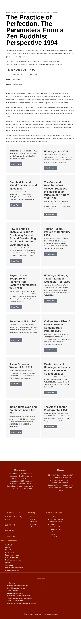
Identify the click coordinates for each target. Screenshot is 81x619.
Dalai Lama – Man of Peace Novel (18, 595)
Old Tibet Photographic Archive (17, 585)
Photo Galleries (10, 550)
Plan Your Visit (34, 517)
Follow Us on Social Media (14, 567)
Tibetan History (12, 590)
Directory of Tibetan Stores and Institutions (21, 603)
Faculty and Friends (12, 555)
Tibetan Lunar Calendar (15, 600)
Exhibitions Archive (36, 527)
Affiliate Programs (56, 522)
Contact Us (9, 565)
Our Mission (9, 545)
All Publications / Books (15, 593)
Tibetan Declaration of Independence (19, 598)
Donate (7, 547)
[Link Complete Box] (23, 159)
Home (8, 13)
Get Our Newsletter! (12, 570)
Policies (52, 524)
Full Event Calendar (56, 519)
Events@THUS (55, 517)
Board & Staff (9, 552)
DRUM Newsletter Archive (16, 588)
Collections (33, 524)
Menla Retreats (55, 537)
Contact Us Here (12, 89)
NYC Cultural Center (12, 557)
